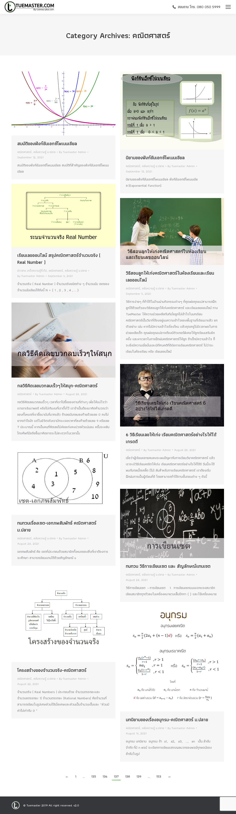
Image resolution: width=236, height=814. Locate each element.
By (72, 152)
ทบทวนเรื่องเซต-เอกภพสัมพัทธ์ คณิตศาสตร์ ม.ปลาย (56, 526)
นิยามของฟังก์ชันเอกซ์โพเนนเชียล (155, 157)
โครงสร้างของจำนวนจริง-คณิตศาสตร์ (51, 670)
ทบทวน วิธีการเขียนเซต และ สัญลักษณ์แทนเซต (168, 566)
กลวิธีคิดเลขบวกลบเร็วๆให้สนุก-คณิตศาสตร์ (57, 385)
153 (158, 776)
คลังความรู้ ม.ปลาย (44, 152)
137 (116, 776)
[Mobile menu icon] (228, 7)
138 (127, 776)
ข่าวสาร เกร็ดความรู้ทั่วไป (32, 270)
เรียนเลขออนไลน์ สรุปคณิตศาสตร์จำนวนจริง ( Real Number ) (58, 259)
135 (93, 776)
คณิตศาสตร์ (24, 152)
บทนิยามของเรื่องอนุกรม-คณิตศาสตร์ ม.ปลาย (167, 719)
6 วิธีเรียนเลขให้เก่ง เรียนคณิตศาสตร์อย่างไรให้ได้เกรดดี (171, 438)
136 (105, 776)
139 (138, 776)
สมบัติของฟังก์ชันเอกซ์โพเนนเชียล (47, 143)
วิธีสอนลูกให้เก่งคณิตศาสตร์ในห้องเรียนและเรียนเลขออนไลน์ (170, 276)
